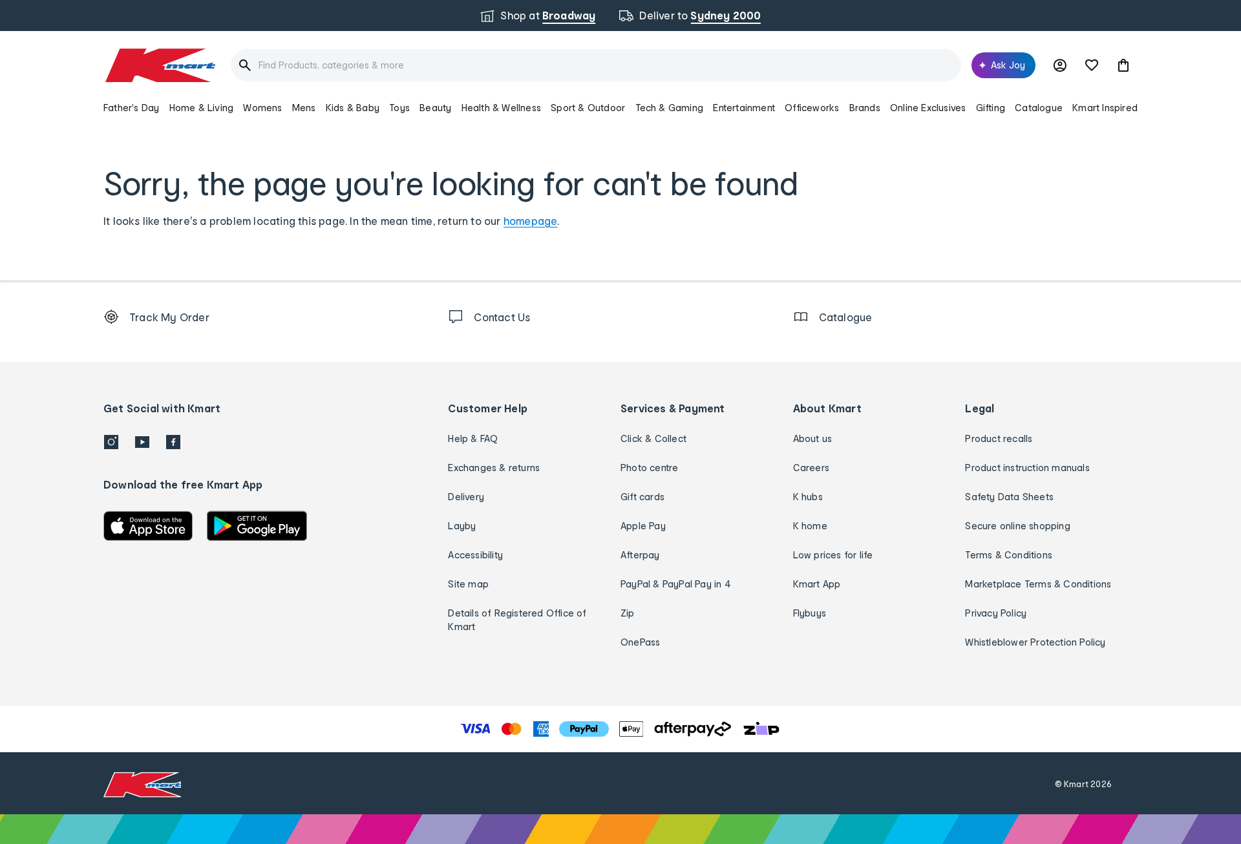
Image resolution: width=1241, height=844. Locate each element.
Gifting (990, 107)
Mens (304, 107)
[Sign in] (1060, 65)
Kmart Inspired (1105, 107)
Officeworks (812, 107)
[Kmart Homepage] (159, 65)
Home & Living (201, 107)
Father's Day (131, 107)
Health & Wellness (501, 107)
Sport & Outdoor (588, 107)
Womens (262, 107)
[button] (1123, 65)
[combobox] (596, 65)
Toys (399, 107)
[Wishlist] (1091, 65)
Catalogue (1039, 107)
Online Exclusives (928, 107)
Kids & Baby (352, 107)
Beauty (435, 107)
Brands (864, 107)
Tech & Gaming (669, 107)
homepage (531, 221)
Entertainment (744, 107)
